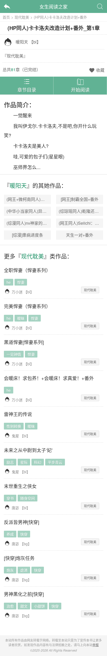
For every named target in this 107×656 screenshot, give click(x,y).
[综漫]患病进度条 (27, 235)
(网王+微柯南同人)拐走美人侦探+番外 (41, 199)
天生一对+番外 (79, 235)
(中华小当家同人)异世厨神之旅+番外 (40, 211)
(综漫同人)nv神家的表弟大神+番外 (38, 223)
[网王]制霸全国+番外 (79, 199)
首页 (6, 17)
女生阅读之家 (53, 6)
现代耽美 (22, 17)
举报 (95, 645)
